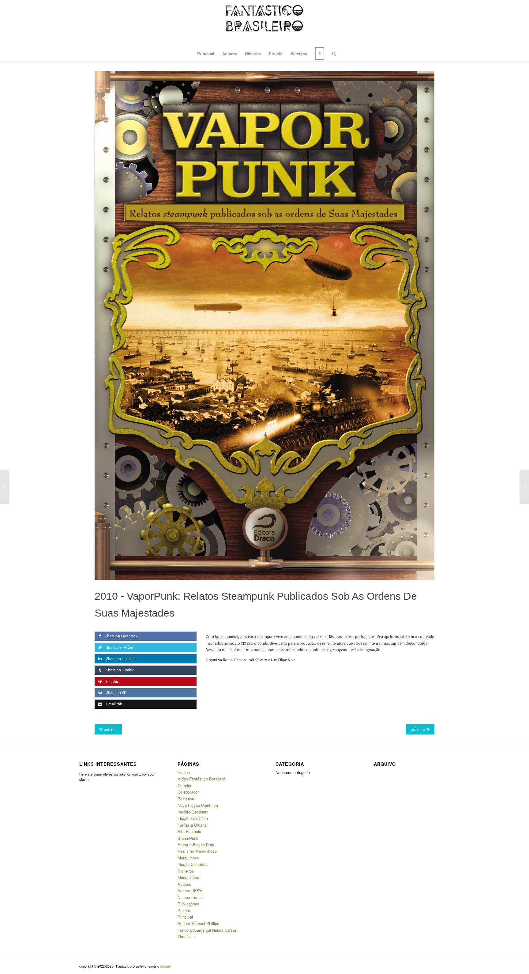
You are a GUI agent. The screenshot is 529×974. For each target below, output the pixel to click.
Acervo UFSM (190, 890)
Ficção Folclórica (193, 818)
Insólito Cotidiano (193, 812)
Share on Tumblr (119, 670)
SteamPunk (188, 838)
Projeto (184, 910)
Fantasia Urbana (192, 825)
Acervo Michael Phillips (198, 923)
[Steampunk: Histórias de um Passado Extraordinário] (4, 487)
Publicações (188, 904)
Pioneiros (186, 871)
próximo (418, 729)
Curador (184, 785)
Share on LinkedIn (120, 658)
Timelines (186, 936)
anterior (110, 729)
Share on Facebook (121, 636)
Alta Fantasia (189, 831)
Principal (185, 917)
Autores (184, 884)
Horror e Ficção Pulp (196, 845)
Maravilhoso (188, 858)
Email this (113, 704)
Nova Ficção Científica (198, 805)
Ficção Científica (193, 864)
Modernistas (188, 877)
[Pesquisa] (332, 53)
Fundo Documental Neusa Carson (207, 930)
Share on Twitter (119, 647)
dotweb (165, 966)
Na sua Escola (191, 897)
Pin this (111, 681)
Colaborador (188, 792)
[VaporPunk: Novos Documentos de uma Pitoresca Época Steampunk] (524, 487)
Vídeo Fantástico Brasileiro (202, 779)
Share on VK (115, 692)
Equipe (184, 772)
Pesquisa (186, 799)
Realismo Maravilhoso (197, 851)
